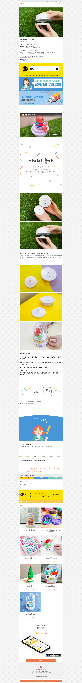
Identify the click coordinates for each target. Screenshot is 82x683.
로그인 (47, 1)
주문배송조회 (55, 1)
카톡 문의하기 (44, 664)
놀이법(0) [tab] (35, 6)
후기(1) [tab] (57, 6)
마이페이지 (60, 1)
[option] (41, 22)
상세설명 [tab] (24, 6)
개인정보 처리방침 (43, 669)
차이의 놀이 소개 (36, 664)
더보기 (59, 505)
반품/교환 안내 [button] (23, 484)
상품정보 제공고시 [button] (23, 481)
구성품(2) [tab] (46, 6)
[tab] (41, 481)
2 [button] (42, 37)
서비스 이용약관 (38, 669)
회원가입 (50, 1)
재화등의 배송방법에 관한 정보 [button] (26, 487)
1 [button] (40, 37)
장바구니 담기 (41, 681)
